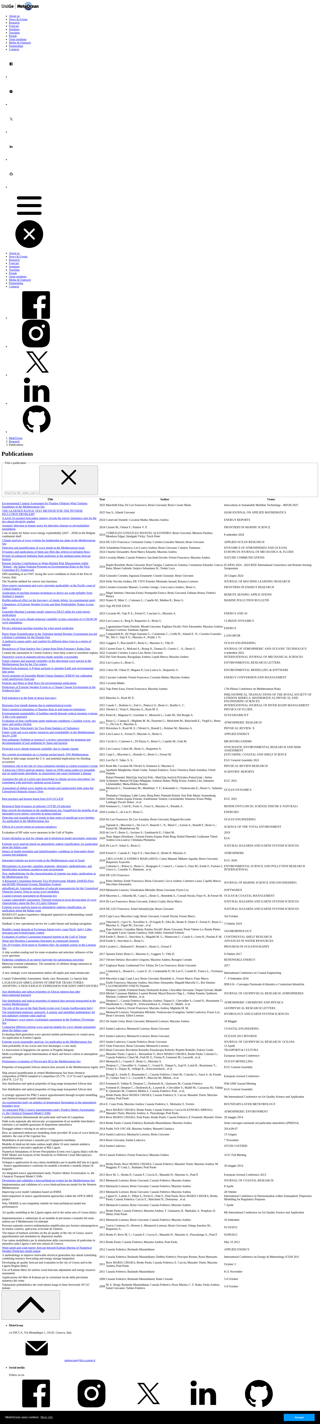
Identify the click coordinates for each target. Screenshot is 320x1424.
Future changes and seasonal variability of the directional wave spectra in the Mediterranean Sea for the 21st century (46, 662)
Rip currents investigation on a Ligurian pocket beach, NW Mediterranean (45, 754)
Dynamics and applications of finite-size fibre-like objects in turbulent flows (46, 551)
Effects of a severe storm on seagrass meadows (29, 826)
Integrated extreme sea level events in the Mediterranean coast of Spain (43, 860)
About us (14, 16)
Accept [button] (299, 1417)
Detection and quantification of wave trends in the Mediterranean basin (43, 547)
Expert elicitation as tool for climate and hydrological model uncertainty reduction (49, 838)
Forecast (14, 26)
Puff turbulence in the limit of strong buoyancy (29, 697)
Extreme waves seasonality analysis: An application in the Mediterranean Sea (47, 1041)
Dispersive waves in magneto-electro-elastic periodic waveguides (40, 656)
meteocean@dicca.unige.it (79, 1360)
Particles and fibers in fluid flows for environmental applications (39, 683)
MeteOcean (15, 438)
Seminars (14, 29)
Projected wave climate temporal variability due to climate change (40, 748)
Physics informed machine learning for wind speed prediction (38, 628)
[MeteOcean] (20, 9)
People (13, 36)
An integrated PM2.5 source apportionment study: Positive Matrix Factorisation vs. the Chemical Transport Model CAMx (48, 1111)
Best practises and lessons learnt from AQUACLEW (33, 798)
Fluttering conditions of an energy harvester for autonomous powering (43, 959)
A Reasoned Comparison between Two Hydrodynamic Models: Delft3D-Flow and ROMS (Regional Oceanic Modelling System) (48, 882)
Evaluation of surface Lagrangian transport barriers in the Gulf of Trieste (44, 936)
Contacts (14, 49)
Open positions (17, 39)
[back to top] (30, 1305)
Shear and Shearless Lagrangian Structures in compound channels (40, 940)
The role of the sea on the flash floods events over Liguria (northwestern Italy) (47, 1008)
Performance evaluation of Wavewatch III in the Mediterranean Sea (41, 1061)
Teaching (14, 32)
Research (14, 22)
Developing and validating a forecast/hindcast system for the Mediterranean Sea (48, 1180)
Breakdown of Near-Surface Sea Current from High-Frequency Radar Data (46, 648)
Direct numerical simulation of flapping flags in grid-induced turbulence (44, 709)
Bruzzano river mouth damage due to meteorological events (36, 705)
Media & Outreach (20, 42)
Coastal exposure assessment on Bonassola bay (29, 895)
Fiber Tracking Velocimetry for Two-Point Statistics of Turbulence (40, 728)
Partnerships (16, 46)
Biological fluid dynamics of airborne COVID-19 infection (36, 806)
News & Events (18, 19)
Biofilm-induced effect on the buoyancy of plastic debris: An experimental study (48, 600)
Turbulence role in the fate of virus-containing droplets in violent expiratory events (50, 765)
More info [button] (47, 1417)
